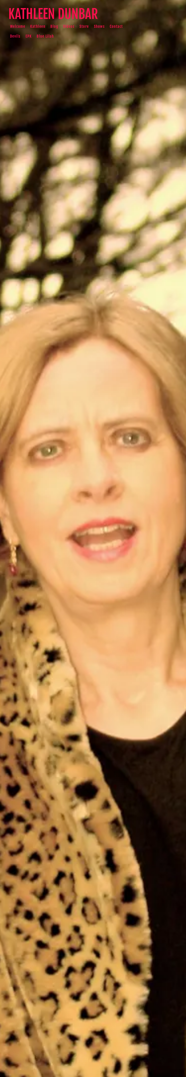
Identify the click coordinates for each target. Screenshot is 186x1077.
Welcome (17, 26)
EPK (29, 36)
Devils (15, 36)
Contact (116, 26)
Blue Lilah (45, 36)
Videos (68, 26)
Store (84, 26)
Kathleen (37, 26)
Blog (54, 26)
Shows (99, 26)
